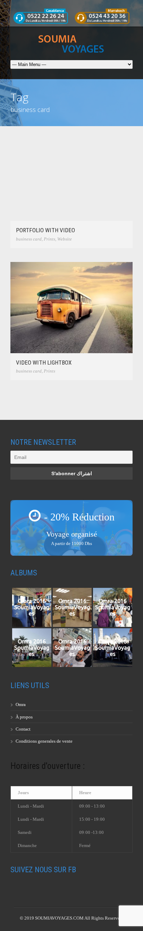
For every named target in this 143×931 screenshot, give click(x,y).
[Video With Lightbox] (71, 307)
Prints (49, 239)
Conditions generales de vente (44, 741)
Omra (21, 704)
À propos (24, 717)
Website (64, 239)
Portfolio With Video (45, 230)
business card (29, 239)
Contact (23, 729)
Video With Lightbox (44, 362)
